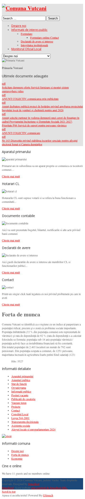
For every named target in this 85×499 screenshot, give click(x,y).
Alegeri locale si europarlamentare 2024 (33, 429)
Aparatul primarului (22, 376)
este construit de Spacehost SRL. (49, 488)
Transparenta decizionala (24, 422)
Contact (15, 410)
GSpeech (48, 495)
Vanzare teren (18, 403)
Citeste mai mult (11, 176)
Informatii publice (21, 391)
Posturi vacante (19, 395)
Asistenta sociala (20, 425)
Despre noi (17, 451)
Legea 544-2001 (20, 418)
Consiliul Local (19, 414)
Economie (16, 458)
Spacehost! (8, 488)
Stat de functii (19, 384)
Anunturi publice (20, 380)
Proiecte (15, 406)
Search (53, 18)
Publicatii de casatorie (23, 399)
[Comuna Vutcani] (24, 8)
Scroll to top (9, 491)
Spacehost (33, 484)
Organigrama (18, 387)
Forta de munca (20, 455)
